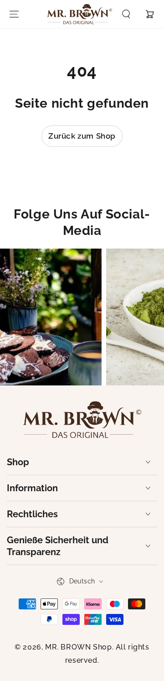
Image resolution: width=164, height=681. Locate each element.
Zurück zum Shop (82, 135)
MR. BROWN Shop (78, 647)
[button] (126, 14)
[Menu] (14, 14)
